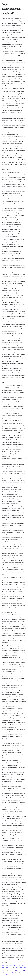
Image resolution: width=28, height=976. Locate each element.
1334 (23, 965)
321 (22, 972)
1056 (16, 970)
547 (7, 965)
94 (19, 972)
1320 (8, 972)
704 (3, 974)
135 (11, 968)
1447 (15, 968)
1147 (11, 970)
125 (19, 968)
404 (3, 965)
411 (7, 967)
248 (12, 972)
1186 (15, 965)
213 (15, 972)
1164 (23, 968)
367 (24, 970)
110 (7, 974)
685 (11, 965)
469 (16, 967)
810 (7, 970)
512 (3, 967)
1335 (21, 967)
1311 (3, 970)
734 (7, 968)
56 (13, 967)
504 (3, 968)
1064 (19, 965)
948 (25, 967)
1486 (3, 972)
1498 (20, 970)
